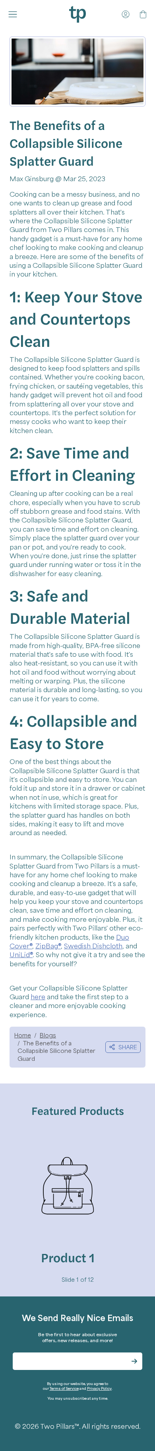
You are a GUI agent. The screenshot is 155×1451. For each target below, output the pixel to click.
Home (22, 1035)
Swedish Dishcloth (93, 945)
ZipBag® (48, 945)
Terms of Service (64, 1388)
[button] (14, 14)
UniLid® (21, 954)
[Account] (126, 14)
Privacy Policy (99, 1388)
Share (127, 1047)
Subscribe (134, 1361)
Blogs (48, 1035)
